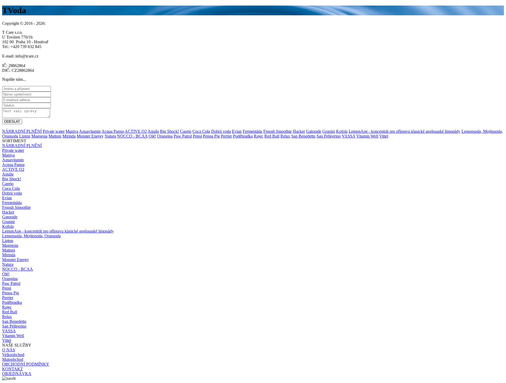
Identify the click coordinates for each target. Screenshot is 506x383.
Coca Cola (201, 131)
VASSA (348, 136)
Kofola (342, 131)
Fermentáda (252, 131)
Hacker (299, 131)
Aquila (153, 131)
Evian (237, 131)
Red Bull (271, 136)
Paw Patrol (183, 136)
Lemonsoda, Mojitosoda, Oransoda (31, 236)
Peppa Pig (211, 136)
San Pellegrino (329, 136)
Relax (285, 136)
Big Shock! (169, 131)
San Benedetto (303, 136)
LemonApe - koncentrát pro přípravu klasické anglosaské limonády (404, 131)
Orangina (165, 136)
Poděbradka (243, 136)
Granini (328, 131)
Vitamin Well (367, 136)
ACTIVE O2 (136, 131)
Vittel (383, 136)
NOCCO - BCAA (132, 136)
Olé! (152, 136)
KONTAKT (12, 369)
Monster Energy (90, 136)
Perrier (226, 136)
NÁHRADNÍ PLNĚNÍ (22, 131)
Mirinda (69, 136)
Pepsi (197, 136)
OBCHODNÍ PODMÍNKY (25, 364)
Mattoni (54, 136)
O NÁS (8, 350)
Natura (110, 136)
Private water (54, 131)
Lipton (24, 136)
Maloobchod (12, 359)
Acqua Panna (112, 131)
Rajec (258, 136)
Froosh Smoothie (277, 131)
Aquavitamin (90, 131)
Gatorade (313, 131)
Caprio (185, 131)
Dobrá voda (221, 131)
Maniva (72, 131)
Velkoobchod (13, 354)
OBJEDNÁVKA (16, 373)
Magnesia (39, 136)
